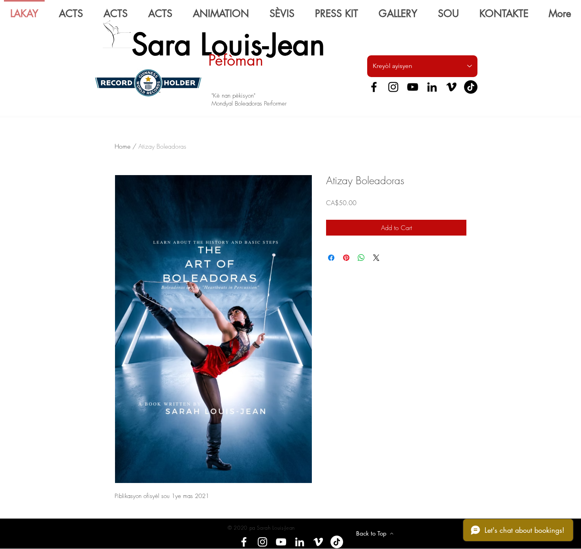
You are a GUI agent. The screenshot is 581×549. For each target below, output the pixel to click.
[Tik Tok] (470, 87)
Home (122, 146)
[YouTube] (412, 87)
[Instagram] (393, 87)
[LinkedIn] (432, 87)
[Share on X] (376, 257)
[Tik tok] (336, 542)
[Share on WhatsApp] (361, 257)
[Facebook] (374, 87)
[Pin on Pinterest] (346, 257)
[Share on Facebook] (331, 257)
